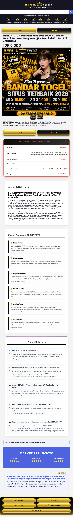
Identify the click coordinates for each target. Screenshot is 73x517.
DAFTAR (54, 30)
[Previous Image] (3, 82)
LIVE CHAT (38, 511)
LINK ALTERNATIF (55, 505)
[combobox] (34, 12)
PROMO (20, 500)
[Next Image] (69, 82)
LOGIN (19, 30)
